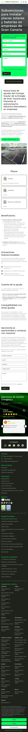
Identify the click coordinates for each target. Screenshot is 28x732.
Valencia (3, 700)
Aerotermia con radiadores (8, 574)
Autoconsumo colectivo (7, 533)
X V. (9, 421)
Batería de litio (5, 526)
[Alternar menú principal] (26, 2)
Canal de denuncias (6, 485)
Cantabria (17, 627)
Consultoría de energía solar (8, 470)
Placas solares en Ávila (20, 640)
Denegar (14, 723)
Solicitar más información (9, 139)
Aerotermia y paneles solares (8, 562)
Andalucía (3, 586)
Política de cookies (9, 730)
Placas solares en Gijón (7, 624)
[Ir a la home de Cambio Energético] (10, 2)
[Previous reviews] (2, 426)
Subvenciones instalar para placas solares (12, 546)
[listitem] (5, 445)
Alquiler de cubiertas (6, 541)
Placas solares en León (20, 642)
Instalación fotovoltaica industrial (9, 521)
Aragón (16, 586)
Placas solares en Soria (20, 656)
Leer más (21, 69)
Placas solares (4, 552)
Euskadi (3, 664)
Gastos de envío (5, 481)
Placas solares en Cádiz (7, 592)
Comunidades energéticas (8, 536)
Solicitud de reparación (7, 472)
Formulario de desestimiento (8, 488)
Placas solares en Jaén (7, 610)
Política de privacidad (17, 730)
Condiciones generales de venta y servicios (12, 490)
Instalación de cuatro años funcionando (10, 426)
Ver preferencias (14, 727)
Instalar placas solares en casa (9, 518)
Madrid (3, 689)
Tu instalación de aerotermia (8, 559)
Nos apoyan (4, 493)
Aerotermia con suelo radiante (9, 571)
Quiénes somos (5, 478)
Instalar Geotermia (6, 576)
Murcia (16, 689)
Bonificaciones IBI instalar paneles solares (12, 544)
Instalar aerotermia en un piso (9, 568)
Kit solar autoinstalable (7, 549)
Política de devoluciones (7, 483)
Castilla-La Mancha (6, 637)
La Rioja (17, 678)
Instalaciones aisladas (6, 524)
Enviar (5, 73)
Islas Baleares (18, 617)
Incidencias (4, 467)
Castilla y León (19, 637)
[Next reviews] (25, 426)
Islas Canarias (4, 627)
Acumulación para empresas (8, 538)
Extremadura (18, 664)
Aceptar (14, 719)
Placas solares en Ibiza (20, 620)
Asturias (3, 617)
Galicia (3, 678)
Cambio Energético (8, 411)
